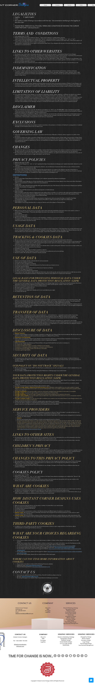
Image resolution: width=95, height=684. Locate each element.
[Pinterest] (66, 655)
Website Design (70, 610)
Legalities (47, 612)
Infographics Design (70, 616)
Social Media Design (70, 612)
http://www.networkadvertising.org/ (41, 566)
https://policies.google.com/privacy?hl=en (30, 429)
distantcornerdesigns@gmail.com (30, 576)
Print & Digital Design (70, 622)
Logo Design (70, 620)
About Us (47, 608)
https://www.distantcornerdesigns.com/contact (46, 577)
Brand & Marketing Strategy (70, 608)
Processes (47, 610)
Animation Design (70, 619)
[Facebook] (58, 655)
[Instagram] (62, 655)
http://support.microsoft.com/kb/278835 (65, 547)
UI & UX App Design (70, 613)
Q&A (48, 609)
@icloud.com (20, 646)
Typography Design (71, 609)
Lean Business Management (70, 623)
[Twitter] (78, 655)
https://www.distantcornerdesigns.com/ (24, 39)
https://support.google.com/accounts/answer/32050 (62, 546)
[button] (57, 5)
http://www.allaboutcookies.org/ (34, 565)
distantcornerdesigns (20, 644)
